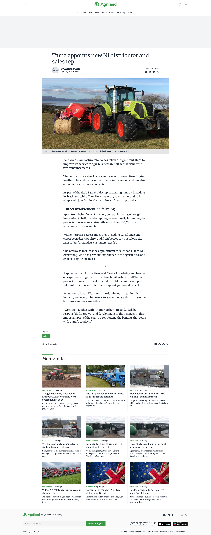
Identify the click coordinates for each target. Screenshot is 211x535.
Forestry (130, 12)
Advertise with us (166, 532)
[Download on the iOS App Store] (164, 524)
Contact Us (123, 532)
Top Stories (81, 12)
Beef (97, 12)
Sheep (111, 12)
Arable (103, 12)
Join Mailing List (96, 523)
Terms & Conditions (137, 532)
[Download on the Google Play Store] (180, 524)
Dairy (90, 12)
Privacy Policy (152, 532)
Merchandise (180, 532)
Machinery (120, 12)
